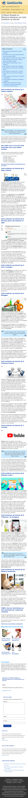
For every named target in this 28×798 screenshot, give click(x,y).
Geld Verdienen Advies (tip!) (12, 6)
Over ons (9, 12)
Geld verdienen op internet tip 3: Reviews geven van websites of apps (13, 60)
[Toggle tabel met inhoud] (23, 49)
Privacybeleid (14, 779)
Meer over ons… (5, 740)
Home (3, 6)
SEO (23, 9)
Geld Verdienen (6, 9)
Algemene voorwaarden (19, 781)
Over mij (15, 12)
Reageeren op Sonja (6, 690)
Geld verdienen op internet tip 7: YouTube (13, 71)
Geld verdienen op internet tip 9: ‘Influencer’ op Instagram (14, 77)
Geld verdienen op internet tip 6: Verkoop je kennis (13, 68)
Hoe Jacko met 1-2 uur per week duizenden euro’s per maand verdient (13, 55)
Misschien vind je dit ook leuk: (12, 85)
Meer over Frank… (5, 755)
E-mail (5, 720)
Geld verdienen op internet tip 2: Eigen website (14, 57)
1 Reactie (24, 23)
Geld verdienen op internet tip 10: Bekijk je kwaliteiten (14, 80)
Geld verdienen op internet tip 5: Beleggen (13, 66)
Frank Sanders (6, 23)
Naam (5, 716)
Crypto (3, 12)
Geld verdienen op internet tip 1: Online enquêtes (12, 52)
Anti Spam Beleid (8, 781)
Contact (19, 782)
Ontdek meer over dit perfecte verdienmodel (12, 623)
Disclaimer (8, 779)
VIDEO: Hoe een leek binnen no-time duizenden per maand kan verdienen (12, 83)
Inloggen (20, 12)
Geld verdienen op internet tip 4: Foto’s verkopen (12, 63)
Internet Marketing (16, 9)
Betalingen (9, 782)
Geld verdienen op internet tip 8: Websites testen (13, 73)
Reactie (5, 701)
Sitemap (20, 779)
